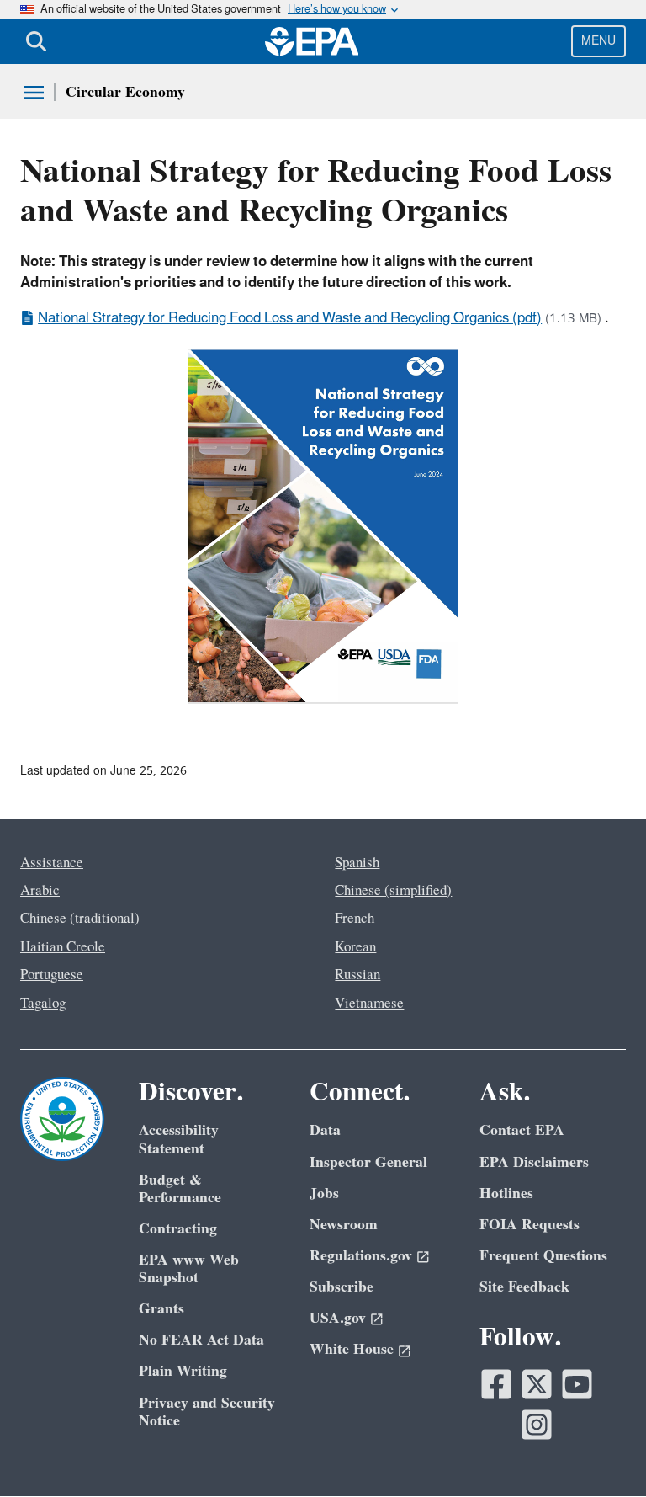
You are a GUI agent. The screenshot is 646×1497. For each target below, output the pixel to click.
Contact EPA (521, 1130)
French (354, 918)
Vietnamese (369, 1003)
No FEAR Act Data (201, 1340)
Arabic (40, 891)
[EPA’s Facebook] (496, 1384)
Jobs (324, 1193)
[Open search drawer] (36, 41)
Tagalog (43, 1003)
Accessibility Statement (179, 1139)
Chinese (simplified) (393, 891)
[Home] (312, 41)
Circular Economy (125, 92)
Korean (355, 947)
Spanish (357, 863)
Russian (357, 975)
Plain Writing (183, 1371)
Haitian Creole (62, 947)
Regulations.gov (361, 1256)
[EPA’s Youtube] (577, 1384)
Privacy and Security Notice (207, 1412)
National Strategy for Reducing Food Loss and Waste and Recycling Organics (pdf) (290, 318)
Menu (598, 41)
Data (325, 1130)
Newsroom (344, 1224)
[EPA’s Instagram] (536, 1424)
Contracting (178, 1229)
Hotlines (506, 1193)
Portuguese (51, 975)
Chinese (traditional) (80, 918)
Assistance (51, 863)
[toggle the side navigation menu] (33, 92)
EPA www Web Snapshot (189, 1269)
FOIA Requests (529, 1224)
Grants (161, 1309)
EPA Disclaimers (534, 1162)
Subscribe (341, 1287)
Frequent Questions (543, 1256)
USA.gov (338, 1318)
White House (352, 1349)
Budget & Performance (180, 1189)
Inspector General (368, 1162)
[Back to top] (599, 1450)
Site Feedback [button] (524, 1287)
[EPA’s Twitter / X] (536, 1384)
